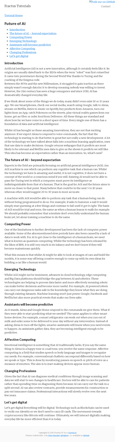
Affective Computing (22, 48)
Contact (106, 6)
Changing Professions (23, 52)
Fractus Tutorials (17, 6)
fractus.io (72, 432)
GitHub (86, 435)
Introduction (17, 29)
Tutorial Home (13, 15)
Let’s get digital (19, 56)
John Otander (54, 435)
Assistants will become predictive (30, 44)
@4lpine (64, 435)
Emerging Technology (23, 41)
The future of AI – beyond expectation (33, 33)
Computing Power (21, 37)
